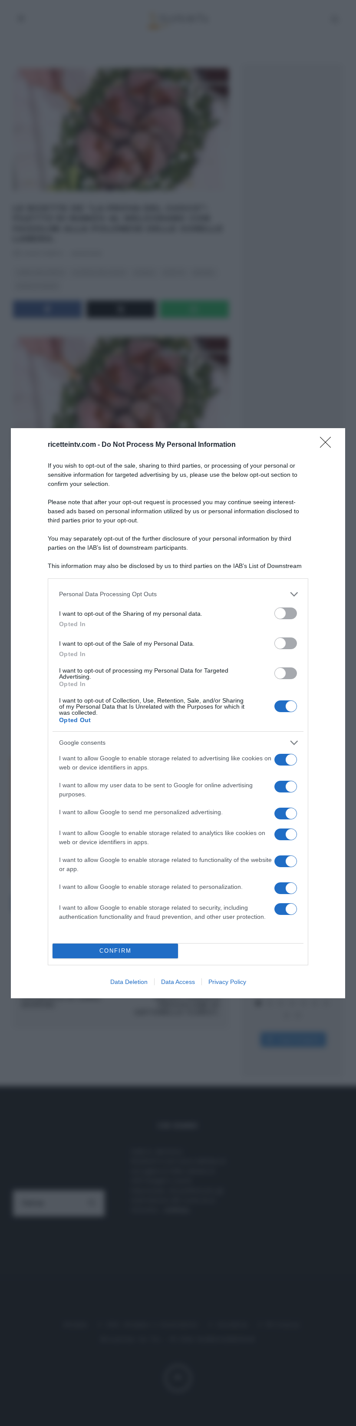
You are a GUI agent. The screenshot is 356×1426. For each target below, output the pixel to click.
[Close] (328, 445)
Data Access (178, 981)
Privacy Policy (227, 981)
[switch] (285, 613)
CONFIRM (115, 950)
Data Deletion (129, 981)
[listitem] (178, 594)
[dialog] (178, 713)
